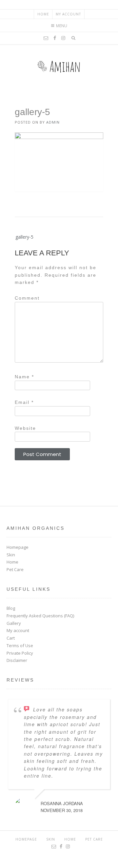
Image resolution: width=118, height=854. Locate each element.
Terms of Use (20, 645)
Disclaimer (17, 660)
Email (24, 402)
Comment (27, 298)
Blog (11, 608)
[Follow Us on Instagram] (63, 38)
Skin (11, 555)
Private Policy (20, 653)
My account (68, 14)
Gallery (14, 623)
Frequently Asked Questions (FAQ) (40, 616)
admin (53, 122)
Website (25, 428)
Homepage (18, 547)
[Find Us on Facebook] (54, 38)
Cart (11, 638)
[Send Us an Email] (45, 38)
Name (24, 376)
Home (43, 14)
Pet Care (15, 569)
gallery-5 (24, 237)
